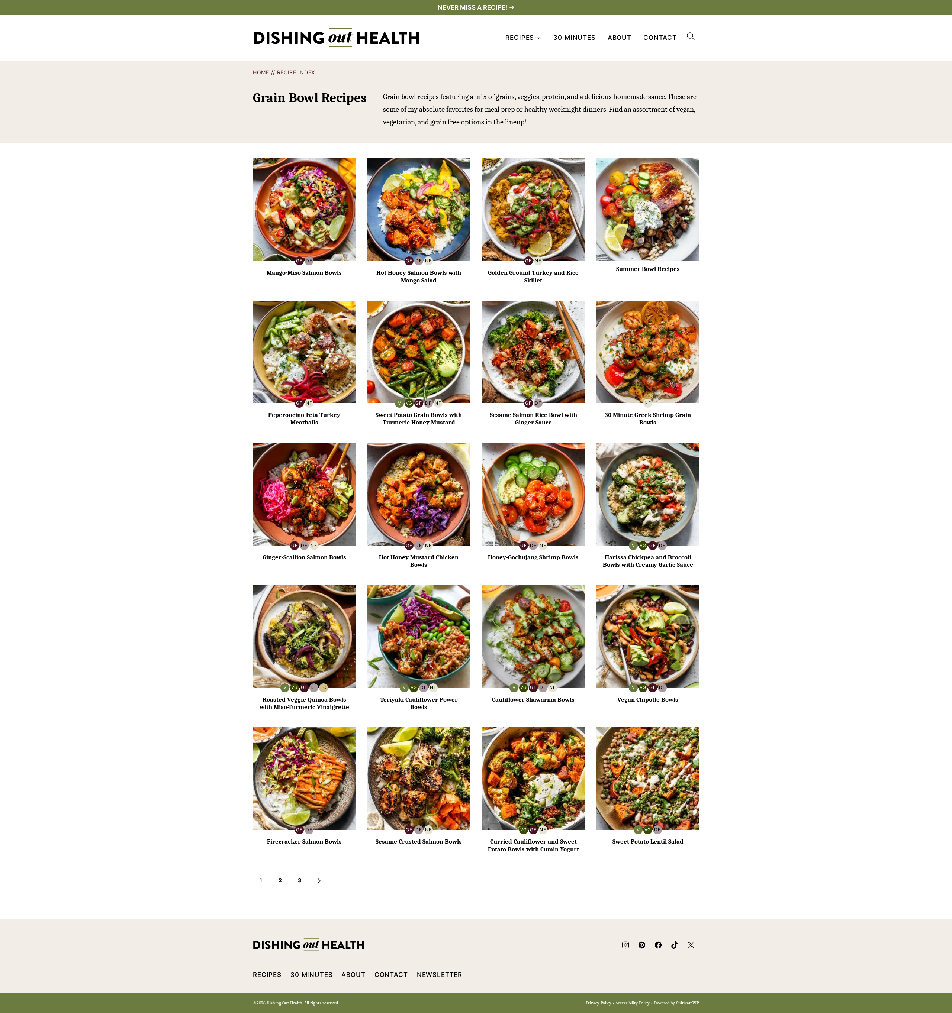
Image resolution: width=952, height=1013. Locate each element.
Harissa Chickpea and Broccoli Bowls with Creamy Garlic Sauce (648, 561)
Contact (660, 38)
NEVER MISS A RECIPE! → (476, 7)
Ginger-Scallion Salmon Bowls (304, 557)
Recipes (519, 38)
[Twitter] (691, 945)
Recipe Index (296, 72)
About (619, 38)
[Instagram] (625, 945)
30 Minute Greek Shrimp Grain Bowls (648, 418)
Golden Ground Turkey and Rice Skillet (533, 276)
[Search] (691, 36)
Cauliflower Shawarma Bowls (533, 699)
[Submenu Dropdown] (538, 38)
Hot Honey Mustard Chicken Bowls (419, 561)
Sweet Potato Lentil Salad (648, 841)
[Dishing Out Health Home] (336, 38)
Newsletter (440, 974)
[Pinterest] (642, 945)
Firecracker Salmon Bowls (304, 841)
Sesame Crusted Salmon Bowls (419, 841)
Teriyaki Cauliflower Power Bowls (419, 703)
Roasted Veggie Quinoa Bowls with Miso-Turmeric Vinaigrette (304, 703)
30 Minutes (574, 38)
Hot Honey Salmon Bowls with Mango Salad (418, 276)
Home (261, 72)
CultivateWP (687, 1003)
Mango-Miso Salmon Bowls (304, 272)
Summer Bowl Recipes (648, 268)
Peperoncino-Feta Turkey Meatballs (304, 418)
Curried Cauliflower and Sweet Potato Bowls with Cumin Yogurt (533, 845)
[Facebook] (658, 945)
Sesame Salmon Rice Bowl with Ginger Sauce (533, 418)
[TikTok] (674, 945)
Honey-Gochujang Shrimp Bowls (533, 557)
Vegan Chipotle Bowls (647, 699)
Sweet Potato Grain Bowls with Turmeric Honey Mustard (419, 418)
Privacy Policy (598, 1003)
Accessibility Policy (632, 1003)
